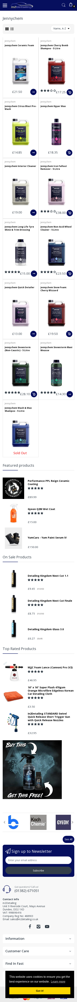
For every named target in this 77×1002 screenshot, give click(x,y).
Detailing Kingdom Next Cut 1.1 (48, 575)
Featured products (18, 465)
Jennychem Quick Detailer (19, 287)
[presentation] (4, 822)
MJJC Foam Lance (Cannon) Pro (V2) (50, 667)
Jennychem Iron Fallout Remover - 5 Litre (53, 168)
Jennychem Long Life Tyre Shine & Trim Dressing (19, 228)
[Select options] (33, 92)
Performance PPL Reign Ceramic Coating (48, 482)
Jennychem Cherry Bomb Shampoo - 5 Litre (54, 47)
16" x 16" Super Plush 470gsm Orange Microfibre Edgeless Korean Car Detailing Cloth (51, 690)
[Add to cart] (70, 92)
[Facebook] (30, 927)
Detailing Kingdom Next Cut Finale (50, 600)
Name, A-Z (59, 28)
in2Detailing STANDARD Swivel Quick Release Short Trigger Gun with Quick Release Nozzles (49, 717)
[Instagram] (38, 927)
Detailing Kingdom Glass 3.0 (46, 629)
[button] (48, 90)
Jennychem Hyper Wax (53, 106)
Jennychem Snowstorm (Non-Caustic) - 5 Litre (18, 349)
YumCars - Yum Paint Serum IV (47, 537)
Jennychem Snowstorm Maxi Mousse (56, 349)
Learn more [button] (58, 981)
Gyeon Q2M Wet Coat (41, 509)
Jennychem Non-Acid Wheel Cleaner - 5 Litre (56, 228)
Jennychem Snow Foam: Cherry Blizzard (53, 289)
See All (68, 839)
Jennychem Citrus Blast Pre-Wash (21, 108)
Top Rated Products (19, 648)
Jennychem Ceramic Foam (19, 45)
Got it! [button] (40, 990)
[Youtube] (47, 927)
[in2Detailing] (22, 5)
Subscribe (38, 870)
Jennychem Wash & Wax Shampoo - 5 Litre (18, 409)
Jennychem (10, 40)
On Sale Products (17, 557)
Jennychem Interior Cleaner (20, 166)
